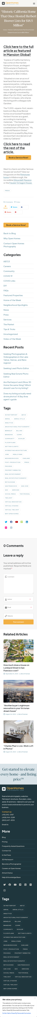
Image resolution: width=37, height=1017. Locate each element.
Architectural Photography (17, 426)
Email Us (5, 824)
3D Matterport (11, 415)
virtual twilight (12, 510)
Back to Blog (9, 233)
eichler (21, 438)
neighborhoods (12, 458)
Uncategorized (10, 334)
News (6, 310)
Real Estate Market (13, 474)
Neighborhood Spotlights (15, 305)
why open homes (12, 513)
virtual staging (11, 506)
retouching (10, 482)
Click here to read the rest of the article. (16, 148)
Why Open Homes (11, 238)
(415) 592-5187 (8, 815)
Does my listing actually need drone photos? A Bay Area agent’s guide (17, 396)
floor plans (10, 442)
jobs (7, 454)
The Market (8, 324)
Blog (4, 837)
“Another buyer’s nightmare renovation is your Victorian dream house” (16, 708)
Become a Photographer (11, 864)
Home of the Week (12, 300)
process (8, 466)
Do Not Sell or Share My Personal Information (16, 1013)
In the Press (6, 855)
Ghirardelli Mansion (22, 180)
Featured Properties (13, 295)
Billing (19, 430)
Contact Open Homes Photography (13, 245)
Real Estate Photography (16, 478)
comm (19, 434)
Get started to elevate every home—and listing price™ (18, 774)
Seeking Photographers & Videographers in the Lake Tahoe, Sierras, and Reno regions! (15, 358)
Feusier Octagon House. (20, 183)
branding (9, 434)
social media (10, 494)
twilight (8, 498)
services (15, 490)
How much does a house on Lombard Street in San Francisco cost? (16, 668)
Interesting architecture (16, 450)
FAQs (5, 290)
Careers (7, 266)
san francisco (11, 486)
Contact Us (6, 851)
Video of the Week (12, 339)
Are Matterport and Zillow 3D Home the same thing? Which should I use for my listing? (17, 385)
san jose (24, 486)
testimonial (25, 494)
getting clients (11, 446)
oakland (26, 458)
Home (5, 30)
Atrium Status (7, 873)
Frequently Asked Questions (13, 846)
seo (6, 490)
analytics (9, 423)
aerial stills (19, 419)
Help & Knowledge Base (11, 877)
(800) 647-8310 (8, 820)
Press (6, 314)
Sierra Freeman (25, 674)
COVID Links (9, 281)
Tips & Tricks (9, 329)
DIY (5, 285)
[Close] (35, 998)
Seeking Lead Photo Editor (16, 368)
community (9, 438)
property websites (13, 470)
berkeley (8, 430)
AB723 (6, 261)
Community (9, 271)
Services (7, 319)
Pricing (4, 842)
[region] (18, 1006)
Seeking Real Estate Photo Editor (15, 375)
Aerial (7, 419)
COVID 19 (7, 276)
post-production (12, 462)
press (7, 190)
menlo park (17, 454)
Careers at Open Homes (11, 868)
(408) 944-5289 (8, 817)
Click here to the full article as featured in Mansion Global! (18, 51)
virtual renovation (13, 502)
